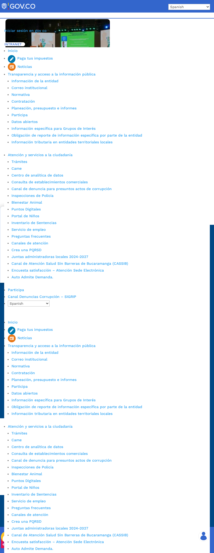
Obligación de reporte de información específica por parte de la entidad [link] (76, 135)
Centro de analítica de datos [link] (37, 175)
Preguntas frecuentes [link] (31, 236)
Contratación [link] (23, 101)
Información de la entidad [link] (34, 81)
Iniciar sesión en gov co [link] (25, 30)
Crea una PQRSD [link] (26, 250)
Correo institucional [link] (29, 88)
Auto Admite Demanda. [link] (32, 277)
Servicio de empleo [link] (28, 229)
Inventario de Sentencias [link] (33, 223)
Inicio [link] (12, 51)
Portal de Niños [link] (25, 216)
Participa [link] (19, 115)
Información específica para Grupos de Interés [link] (53, 128)
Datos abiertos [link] (24, 122)
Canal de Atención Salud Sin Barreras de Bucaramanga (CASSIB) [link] (69, 263)
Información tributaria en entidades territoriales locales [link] (61, 142)
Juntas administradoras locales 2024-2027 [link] (49, 257)
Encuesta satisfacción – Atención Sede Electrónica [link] (58, 270)
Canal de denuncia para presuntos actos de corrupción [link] (61, 189)
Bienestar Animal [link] (26, 202)
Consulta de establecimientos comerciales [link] (49, 182)
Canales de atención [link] (29, 243)
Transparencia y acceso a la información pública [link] (52, 74)
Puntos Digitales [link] (26, 209)
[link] (18, 9)
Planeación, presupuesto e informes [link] (43, 108)
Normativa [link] (20, 94)
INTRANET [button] (13, 44)
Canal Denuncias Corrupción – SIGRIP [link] (42, 297)
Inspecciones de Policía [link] (32, 195)
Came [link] (16, 168)
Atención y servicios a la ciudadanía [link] (40, 155)
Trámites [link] (19, 162)
